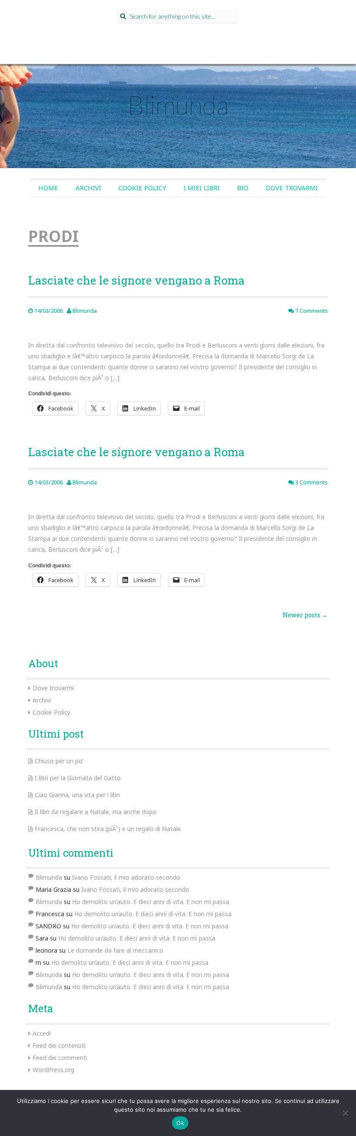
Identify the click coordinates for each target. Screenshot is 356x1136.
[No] (345, 1113)
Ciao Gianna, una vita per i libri (77, 795)
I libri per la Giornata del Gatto (78, 778)
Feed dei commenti (60, 1057)
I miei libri (202, 187)
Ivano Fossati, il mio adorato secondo (126, 877)
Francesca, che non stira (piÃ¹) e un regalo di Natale (108, 829)
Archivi (88, 187)
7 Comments (311, 311)
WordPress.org (53, 1070)
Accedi (42, 1033)
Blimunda (178, 104)
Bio (242, 187)
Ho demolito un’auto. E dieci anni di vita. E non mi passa (150, 902)
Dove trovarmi (292, 187)
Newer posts (305, 615)
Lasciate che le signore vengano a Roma (136, 280)
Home (48, 187)
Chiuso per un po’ (59, 761)
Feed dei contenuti (59, 1045)
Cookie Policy (142, 187)
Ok (180, 1122)
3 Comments (311, 482)
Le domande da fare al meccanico (115, 950)
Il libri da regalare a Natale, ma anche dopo (96, 812)
